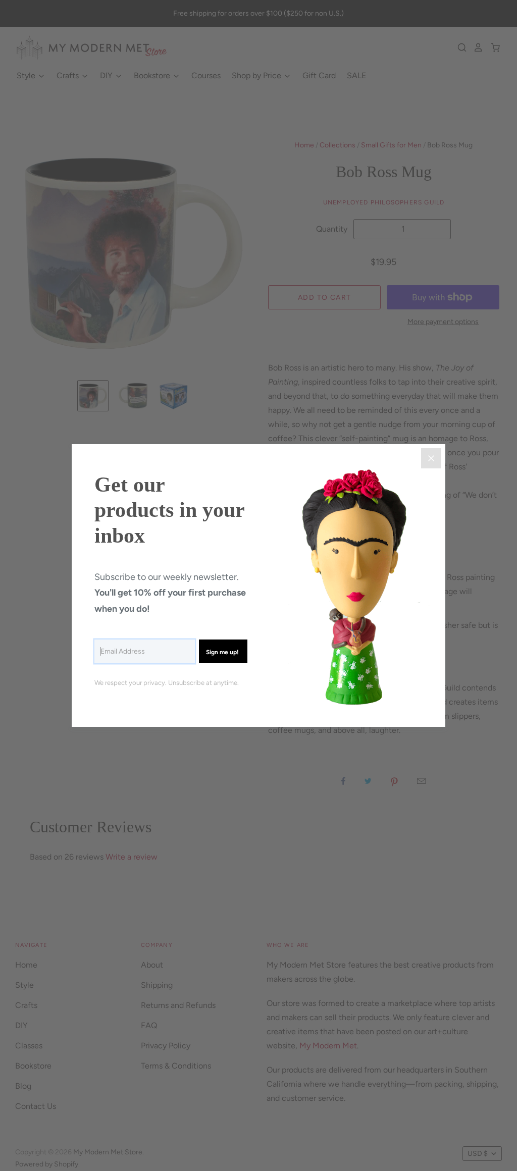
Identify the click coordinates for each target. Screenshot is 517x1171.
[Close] (431, 458)
